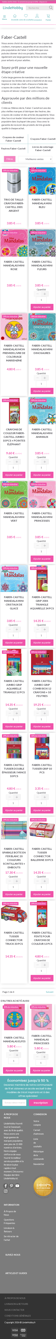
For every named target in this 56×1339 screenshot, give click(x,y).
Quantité (41, 289)
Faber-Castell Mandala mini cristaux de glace (14, 603)
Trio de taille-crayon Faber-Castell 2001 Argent (14, 205)
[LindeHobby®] (12, 7)
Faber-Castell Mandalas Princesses (42, 1039)
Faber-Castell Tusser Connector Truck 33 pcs (14, 938)
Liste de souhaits (26, 20)
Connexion (37, 20)
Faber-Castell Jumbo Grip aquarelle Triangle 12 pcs (14, 686)
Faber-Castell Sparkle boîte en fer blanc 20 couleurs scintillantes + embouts (14, 858)
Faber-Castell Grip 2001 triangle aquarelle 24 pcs (42, 603)
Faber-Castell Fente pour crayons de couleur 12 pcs (42, 938)
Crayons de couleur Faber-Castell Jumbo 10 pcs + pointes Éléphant (14, 437)
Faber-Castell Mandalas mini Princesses (42, 517)
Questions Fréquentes (9, 1221)
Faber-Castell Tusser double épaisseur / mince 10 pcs (14, 770)
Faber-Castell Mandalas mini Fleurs (42, 265)
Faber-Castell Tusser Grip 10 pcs (42, 768)
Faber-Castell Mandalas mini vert (13, 517)
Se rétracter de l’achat (11, 1238)
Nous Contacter (14, 1310)
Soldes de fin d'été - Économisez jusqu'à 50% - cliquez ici (24, 2)
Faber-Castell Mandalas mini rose (13, 265)
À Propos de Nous (10, 1213)
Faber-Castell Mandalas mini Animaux (42, 433)
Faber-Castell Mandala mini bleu (42, 203)
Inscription (41, 1103)
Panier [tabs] (48, 20)
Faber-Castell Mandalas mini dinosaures (42, 349)
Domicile (15, 20)
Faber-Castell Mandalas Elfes (14, 1039)
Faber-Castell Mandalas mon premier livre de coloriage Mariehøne (14, 353)
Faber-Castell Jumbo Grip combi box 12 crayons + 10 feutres (42, 688)
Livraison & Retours (9, 1230)
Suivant (49, 991)
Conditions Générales (18, 1315)
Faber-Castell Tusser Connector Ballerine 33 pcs (42, 854)
